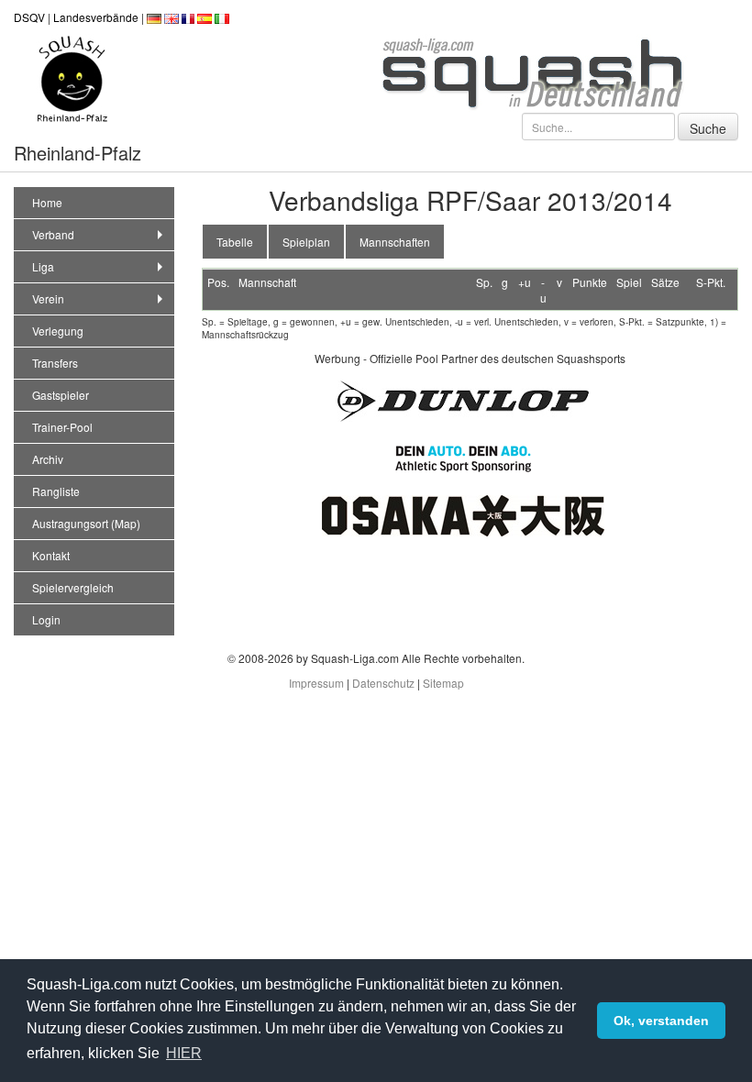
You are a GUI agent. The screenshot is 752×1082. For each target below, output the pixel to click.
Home (47, 202)
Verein (48, 298)
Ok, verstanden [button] (661, 1020)
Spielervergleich (73, 587)
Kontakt (51, 555)
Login (46, 619)
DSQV (29, 17)
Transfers (55, 362)
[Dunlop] (463, 398)
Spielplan (306, 241)
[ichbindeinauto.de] (463, 456)
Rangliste (56, 491)
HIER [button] (184, 1053)
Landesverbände (95, 17)
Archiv (47, 459)
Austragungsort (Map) (86, 523)
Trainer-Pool (62, 427)
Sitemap (443, 682)
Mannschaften (394, 241)
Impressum (316, 682)
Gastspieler (60, 395)
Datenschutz (383, 682)
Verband (53, 234)
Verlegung (57, 330)
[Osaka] (463, 513)
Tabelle (234, 241)
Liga (43, 266)
